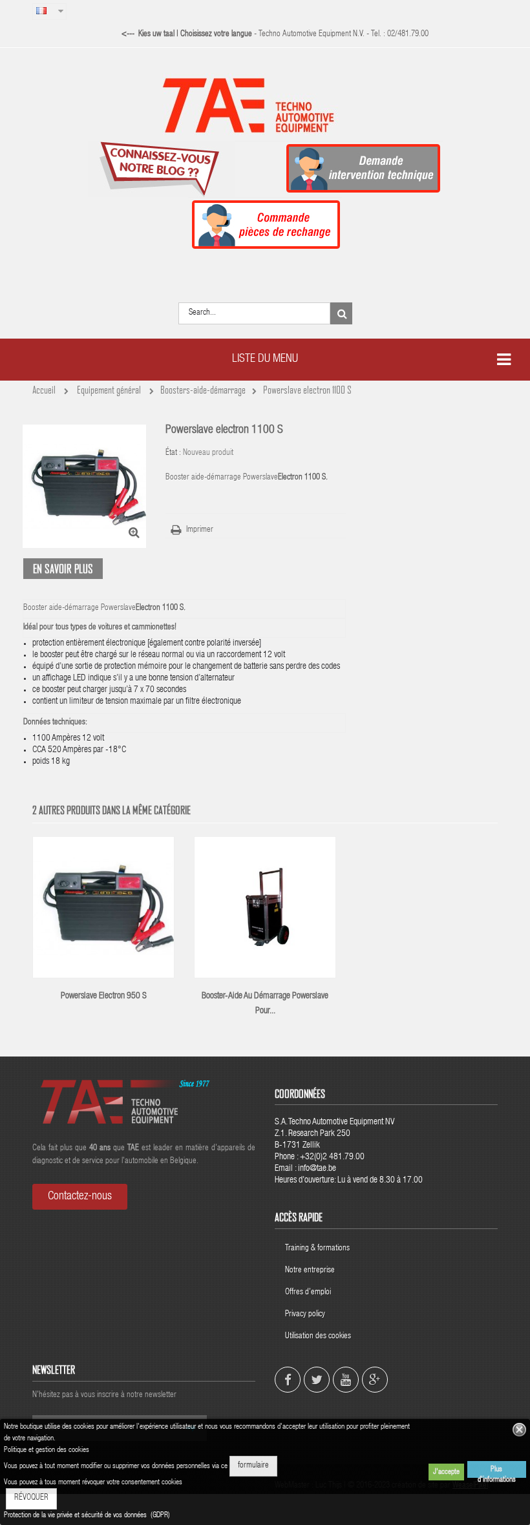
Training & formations (317, 1249)
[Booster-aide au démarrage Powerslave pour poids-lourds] (265, 907)
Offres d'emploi (308, 1292)
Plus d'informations (497, 1472)
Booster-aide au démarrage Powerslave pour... (265, 1004)
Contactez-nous (80, 1197)
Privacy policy (306, 1314)
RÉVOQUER (31, 1498)
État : (173, 453)
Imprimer (199, 530)
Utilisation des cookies (318, 1336)
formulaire (253, 1466)
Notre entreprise (310, 1271)
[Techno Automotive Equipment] (265, 105)
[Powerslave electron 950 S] (103, 907)
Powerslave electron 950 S (104, 996)
